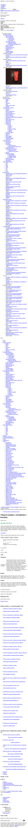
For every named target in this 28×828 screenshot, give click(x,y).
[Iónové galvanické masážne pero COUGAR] (15, 220)
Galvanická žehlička (10, 159)
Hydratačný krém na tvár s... (11, 306)
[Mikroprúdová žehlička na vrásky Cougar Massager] (16, 214)
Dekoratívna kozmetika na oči (14, 44)
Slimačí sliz (8, 118)
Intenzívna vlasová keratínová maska (10, 623)
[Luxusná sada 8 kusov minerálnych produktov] (16, 272)
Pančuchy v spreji (12, 150)
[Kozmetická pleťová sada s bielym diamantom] (16, 247)
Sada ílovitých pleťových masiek (12, 235)
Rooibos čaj (8, 123)
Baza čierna (8, 480)
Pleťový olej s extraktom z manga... (13, 315)
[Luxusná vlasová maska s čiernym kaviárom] (12, 633)
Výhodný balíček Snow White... (12, 260)
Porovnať (8, 55)
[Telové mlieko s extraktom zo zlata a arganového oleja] (16, 324)
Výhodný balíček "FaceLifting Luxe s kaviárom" (16, 203)
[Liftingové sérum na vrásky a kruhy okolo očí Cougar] (16, 319)
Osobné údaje (6, 800)
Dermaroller (8, 160)
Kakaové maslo (9, 486)
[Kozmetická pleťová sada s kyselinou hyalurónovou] (16, 255)
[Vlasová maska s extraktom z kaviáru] (11, 511)
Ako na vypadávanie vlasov (11, 471)
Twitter (2, 537)
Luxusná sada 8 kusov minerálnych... (13, 273)
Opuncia (10, 130)
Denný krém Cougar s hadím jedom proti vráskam (16, 57)
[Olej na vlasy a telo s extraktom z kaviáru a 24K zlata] (14, 640)
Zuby (7, 171)
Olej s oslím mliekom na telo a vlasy (9, 687)
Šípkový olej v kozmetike (11, 449)
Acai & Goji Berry (9, 132)
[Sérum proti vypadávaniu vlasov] (10, 723)
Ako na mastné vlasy (10, 462)
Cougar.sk (9, 791)
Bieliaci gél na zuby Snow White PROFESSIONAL (16, 190)
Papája (9, 125)
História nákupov (6, 797)
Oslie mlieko (8, 120)
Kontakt (2, 7)
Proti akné (8, 143)
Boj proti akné (9, 457)
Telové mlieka (11, 39)
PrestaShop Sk (8, 792)
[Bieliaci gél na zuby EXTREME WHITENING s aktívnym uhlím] (16, 174)
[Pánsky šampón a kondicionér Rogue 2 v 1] (12, 697)
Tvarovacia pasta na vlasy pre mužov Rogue (11, 706)
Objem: (2, 520)
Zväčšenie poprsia (12, 155)
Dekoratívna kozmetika (10, 41)
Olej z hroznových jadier (11, 494)
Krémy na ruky (9, 46)
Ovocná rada (8, 124)
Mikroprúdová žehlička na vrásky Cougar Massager (16, 218)
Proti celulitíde (11, 154)
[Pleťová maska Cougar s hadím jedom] (14, 297)
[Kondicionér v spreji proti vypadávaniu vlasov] (13, 691)
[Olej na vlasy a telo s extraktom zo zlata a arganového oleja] (15, 679)
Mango (9, 127)
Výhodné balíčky (9, 51)
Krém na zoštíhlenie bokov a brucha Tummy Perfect (16, 87)
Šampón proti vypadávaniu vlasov (9, 713)
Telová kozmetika (9, 37)
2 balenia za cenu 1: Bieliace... (12, 265)
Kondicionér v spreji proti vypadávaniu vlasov (11, 694)
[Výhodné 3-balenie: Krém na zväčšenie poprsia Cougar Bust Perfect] (16, 268)
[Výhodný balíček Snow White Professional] (15, 259)
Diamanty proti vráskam (11, 446)
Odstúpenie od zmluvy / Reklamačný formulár (12, 785)
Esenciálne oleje (9, 460)
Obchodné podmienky (7, 436)
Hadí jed (7, 108)
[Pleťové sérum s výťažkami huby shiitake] (12, 751)
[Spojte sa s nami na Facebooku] (14, 1)
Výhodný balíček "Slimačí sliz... (12, 232)
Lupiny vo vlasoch (9, 488)
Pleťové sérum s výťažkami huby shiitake (15, 753)
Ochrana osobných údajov (8, 437)
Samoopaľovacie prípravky (11, 148)
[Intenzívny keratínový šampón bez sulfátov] (12, 608)
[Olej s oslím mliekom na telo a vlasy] (14, 290)
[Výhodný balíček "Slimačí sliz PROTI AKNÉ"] (16, 231)
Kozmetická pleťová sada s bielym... (13, 248)
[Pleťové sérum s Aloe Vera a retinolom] (11, 734)
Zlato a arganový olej (10, 119)
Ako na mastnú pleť (10, 461)
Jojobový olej (8, 484)
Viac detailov (3, 532)
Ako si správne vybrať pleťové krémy (13, 474)
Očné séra (8, 103)
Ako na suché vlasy (10, 469)
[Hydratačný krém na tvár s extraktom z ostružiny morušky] (16, 305)
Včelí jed (7, 110)
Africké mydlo (9, 466)
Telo (7, 164)
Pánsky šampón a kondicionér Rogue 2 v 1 (11, 700)
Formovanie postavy (10, 153)
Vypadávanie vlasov (10, 147)
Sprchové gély (11, 38)
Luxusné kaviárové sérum (11, 94)
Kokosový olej (9, 450)
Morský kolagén (9, 114)
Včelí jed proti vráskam (10, 501)
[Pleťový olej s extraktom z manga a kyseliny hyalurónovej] (16, 314)
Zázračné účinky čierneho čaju (12, 503)
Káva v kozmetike (9, 487)
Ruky (7, 165)
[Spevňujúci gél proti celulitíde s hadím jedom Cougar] (14, 766)
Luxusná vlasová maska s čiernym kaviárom (11, 636)
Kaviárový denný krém (15, 742)
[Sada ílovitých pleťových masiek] (13, 234)
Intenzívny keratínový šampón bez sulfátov (11, 611)
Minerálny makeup (12, 42)
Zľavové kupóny (6, 802)
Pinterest (16, 537)
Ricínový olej (8, 495)
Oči (6, 168)
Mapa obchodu (15, 791)
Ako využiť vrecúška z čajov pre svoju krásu (15, 476)
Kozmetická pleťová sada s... (12, 257)
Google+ (11, 537)
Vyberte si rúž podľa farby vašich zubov (14, 502)
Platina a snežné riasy (10, 111)
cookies (16, 825)
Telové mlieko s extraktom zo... (12, 325)
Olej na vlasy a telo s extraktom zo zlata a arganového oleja (14, 681)
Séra (7, 101)
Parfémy (7, 50)
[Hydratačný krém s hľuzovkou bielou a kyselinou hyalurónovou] (16, 310)
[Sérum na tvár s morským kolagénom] (14, 293)
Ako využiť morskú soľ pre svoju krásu (14, 475)
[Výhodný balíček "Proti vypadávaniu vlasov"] (13, 716)
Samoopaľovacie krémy (13, 151)
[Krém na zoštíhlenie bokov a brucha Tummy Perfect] (14, 84)
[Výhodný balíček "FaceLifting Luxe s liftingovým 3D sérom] (16, 278)
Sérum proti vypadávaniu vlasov (9, 725)
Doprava (5, 435)
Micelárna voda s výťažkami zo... (12, 334)
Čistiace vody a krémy (10, 105)
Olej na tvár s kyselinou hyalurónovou (15, 764)
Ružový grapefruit (12, 128)
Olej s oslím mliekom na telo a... (12, 291)
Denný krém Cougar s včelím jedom (13, 301)
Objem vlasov (8, 493)
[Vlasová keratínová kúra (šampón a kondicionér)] (16, 251)
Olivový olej (8, 455)
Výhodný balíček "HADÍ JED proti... (13, 228)
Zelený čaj (8, 504)
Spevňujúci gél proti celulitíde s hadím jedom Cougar (15, 769)
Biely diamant (8, 136)
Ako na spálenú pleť (10, 468)
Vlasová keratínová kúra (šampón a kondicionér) (12, 630)
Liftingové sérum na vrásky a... (12, 320)
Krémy (7, 99)
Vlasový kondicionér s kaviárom (9, 674)
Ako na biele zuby (9, 463)
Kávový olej (8, 452)
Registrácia (3, 4)
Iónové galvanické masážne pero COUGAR (15, 224)
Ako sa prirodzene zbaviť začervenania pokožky (16, 473)
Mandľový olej (9, 490)
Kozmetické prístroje (10, 47)
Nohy (7, 166)
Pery (7, 170)
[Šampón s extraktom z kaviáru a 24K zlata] (12, 646)
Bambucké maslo (9, 479)
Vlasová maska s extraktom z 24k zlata (10, 661)
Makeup (7, 106)
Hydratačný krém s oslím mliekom (13, 287)
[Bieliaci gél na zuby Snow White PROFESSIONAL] (16, 187)
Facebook (7, 537)
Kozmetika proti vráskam (8, 107)
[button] (7, 33)
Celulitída (8, 447)
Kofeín (7, 134)
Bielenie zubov (9, 48)
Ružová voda (8, 496)
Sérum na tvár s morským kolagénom (13, 294)
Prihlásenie (3, 5)
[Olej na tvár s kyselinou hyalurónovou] (11, 761)
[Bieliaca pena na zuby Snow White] (13, 181)
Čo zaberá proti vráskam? (11, 483)
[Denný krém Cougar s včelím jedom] (14, 300)
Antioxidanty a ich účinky (11, 477)
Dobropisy (5, 798)
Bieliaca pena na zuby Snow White (13, 184)
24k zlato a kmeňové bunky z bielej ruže (14, 117)
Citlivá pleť (8, 481)
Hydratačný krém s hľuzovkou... (12, 311)
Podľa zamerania (6, 140)
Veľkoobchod (6, 440)
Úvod (4, 341)
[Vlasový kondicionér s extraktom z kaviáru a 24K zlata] (15, 652)
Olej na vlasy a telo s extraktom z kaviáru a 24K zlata (13, 642)
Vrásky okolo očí (11, 145)
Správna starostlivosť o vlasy (12, 499)
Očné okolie (8, 144)
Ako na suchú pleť (9, 456)
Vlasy (7, 167)
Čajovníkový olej (9, 453)
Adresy (4, 799)
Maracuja (10, 126)
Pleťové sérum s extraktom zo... (12, 329)
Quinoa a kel (8, 121)
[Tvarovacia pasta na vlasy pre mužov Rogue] (12, 704)
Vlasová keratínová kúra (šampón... (13, 252)
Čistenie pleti (8, 459)
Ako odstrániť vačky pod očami (12, 464)
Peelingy (7, 152)
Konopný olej (8, 139)
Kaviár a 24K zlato (10, 116)
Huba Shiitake (9, 137)
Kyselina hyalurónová (10, 113)
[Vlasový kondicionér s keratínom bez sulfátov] (13, 615)
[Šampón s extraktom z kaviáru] (10, 665)
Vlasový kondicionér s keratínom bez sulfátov (11, 617)
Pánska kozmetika (9, 52)
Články (4, 441)
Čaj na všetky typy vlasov (11, 482)
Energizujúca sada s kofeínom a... (13, 245)
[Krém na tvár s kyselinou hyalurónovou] (11, 756)
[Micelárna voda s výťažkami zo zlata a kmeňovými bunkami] (16, 333)
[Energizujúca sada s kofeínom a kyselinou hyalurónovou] (16, 244)
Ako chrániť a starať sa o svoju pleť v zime (14, 467)
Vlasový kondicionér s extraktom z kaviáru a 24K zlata (13, 655)
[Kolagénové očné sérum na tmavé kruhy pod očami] (16, 61)
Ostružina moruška (9, 138)
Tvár (7, 163)
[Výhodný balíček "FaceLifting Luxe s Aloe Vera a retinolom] (16, 206)
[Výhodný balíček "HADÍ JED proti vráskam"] (16, 227)
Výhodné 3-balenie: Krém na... (12, 270)
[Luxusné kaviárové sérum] (11, 91)
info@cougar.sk (6, 813)
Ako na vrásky (9, 470)
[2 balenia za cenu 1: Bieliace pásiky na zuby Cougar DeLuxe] (16, 264)
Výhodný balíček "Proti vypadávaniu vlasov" (11, 719)
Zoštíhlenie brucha (12, 157)
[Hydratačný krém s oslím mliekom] (13, 286)
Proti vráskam (8, 141)
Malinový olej (8, 489)
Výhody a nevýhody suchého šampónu (14, 500)
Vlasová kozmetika (10, 45)
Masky (7, 100)
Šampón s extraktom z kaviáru (8, 667)
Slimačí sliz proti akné (10, 497)
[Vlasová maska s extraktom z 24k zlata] (11, 659)
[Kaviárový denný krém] (8, 739)
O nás (4, 439)
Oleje (7, 104)
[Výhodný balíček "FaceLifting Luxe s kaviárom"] (16, 200)
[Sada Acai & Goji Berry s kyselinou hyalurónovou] (16, 239)
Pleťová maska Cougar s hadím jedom (13, 298)
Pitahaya (10, 131)
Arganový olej (9, 454)
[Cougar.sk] (3, 8)
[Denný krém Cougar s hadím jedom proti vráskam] (16, 54)
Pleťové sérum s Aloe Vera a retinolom (15, 737)
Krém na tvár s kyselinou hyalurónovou (15, 758)
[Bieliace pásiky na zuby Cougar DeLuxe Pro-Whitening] (16, 193)
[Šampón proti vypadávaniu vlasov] (10, 710)
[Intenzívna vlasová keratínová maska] (11, 621)
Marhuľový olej (9, 491)
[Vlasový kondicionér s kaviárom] (10, 671)
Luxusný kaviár (9, 112)
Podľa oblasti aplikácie (8, 161)
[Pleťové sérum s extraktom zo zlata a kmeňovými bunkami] (16, 328)
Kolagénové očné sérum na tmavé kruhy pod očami (16, 65)
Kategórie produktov (7, 34)
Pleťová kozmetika (9, 35)
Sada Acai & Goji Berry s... (11, 240)
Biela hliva (8, 133)
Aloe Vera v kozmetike (10, 448)
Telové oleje (10, 40)
